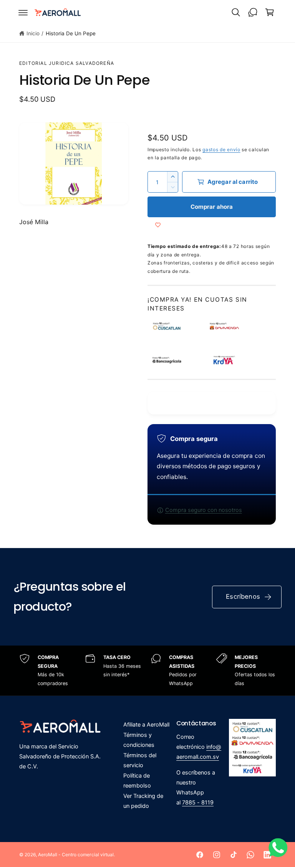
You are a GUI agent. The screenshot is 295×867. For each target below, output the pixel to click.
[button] (23, 12)
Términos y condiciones (138, 740)
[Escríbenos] (252, 12)
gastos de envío (221, 149)
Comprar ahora (212, 206)
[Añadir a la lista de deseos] (158, 225)
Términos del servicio (139, 760)
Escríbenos (243, 596)
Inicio (33, 33)
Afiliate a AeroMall (146, 724)
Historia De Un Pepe (71, 33)
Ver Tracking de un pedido (143, 801)
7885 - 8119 (198, 802)
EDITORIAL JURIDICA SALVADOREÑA (66, 63)
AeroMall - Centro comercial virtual (76, 854)
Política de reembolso (137, 780)
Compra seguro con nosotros (203, 510)
